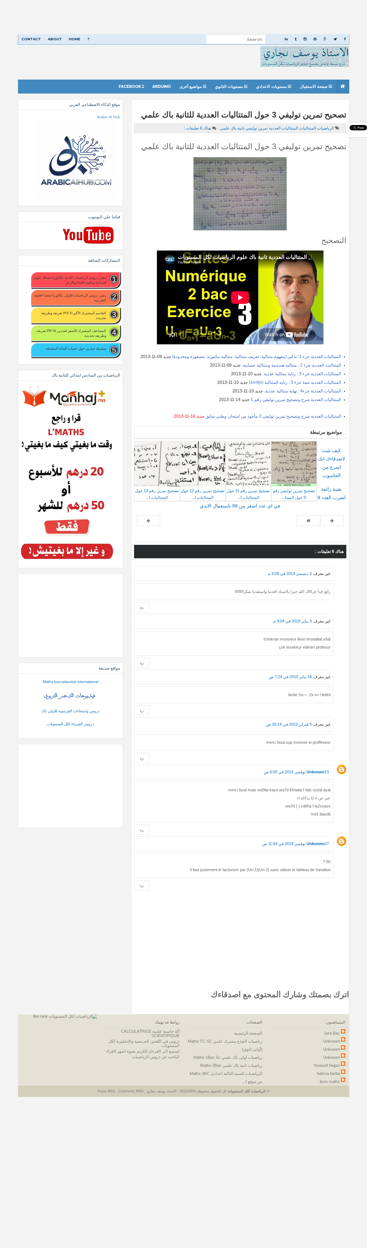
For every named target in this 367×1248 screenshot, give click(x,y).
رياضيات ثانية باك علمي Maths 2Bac (231, 1065)
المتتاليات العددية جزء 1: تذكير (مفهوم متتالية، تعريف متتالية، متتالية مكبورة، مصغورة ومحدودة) (256, 356)
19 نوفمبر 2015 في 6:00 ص (296, 772)
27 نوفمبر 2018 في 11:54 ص (295, 843)
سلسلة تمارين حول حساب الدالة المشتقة (76, 348)
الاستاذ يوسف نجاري (161, 1091)
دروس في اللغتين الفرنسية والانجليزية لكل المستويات (144, 1043)
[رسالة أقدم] (148, 521)
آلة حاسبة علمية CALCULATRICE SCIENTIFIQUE (150, 1033)
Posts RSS (107, 1091)
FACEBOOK (130, 86)
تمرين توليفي (256, 128)
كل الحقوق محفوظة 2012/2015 (202, 1091)
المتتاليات (307, 128)
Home (74, 39)
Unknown (316, 772)
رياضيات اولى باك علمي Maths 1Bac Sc (227, 1057)
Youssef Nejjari (327, 1065)
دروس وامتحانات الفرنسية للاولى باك (70, 711)
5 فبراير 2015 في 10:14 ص (289, 724)
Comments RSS (130, 1091)
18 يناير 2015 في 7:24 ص (290, 676)
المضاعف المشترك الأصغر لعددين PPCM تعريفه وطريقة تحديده (71, 333)
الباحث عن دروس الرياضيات (155, 1056)
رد (141, 607)
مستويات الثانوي (229, 86)
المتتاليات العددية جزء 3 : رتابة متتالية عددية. (302, 373)
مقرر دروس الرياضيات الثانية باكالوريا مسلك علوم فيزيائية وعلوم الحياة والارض (70, 280)
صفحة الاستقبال (314, 86)
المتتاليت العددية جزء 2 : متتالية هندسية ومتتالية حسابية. (291, 365)
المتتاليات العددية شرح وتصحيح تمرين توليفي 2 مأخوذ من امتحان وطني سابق (273, 416)
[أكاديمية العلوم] (70, 696)
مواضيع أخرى (191, 86)
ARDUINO (161, 86)
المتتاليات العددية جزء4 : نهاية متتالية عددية (303, 391)
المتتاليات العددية (283, 128)
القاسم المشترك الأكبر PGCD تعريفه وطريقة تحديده (73, 315)
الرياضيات (325, 128)
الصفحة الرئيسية (248, 1033)
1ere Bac (332, 1033)
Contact (31, 39)
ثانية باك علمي (231, 128)
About (55, 39)
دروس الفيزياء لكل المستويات (70, 724)
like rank (40, 1016)
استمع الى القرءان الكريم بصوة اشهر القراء (142, 1051)
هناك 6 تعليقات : (197, 128)
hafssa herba (328, 1073)
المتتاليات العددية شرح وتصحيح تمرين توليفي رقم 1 (296, 399)
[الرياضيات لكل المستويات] (73, 1016)
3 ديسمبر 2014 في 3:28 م (290, 573)
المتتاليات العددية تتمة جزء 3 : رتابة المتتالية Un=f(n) (295, 382)
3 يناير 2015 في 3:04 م (292, 621)
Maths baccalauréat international (70, 682)
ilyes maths (330, 1081)
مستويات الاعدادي (272, 86)
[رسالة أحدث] (332, 521)
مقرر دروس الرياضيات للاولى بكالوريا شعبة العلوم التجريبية (70, 297)
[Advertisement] (206, 17)
